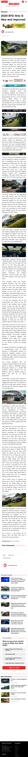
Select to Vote (14, 668)
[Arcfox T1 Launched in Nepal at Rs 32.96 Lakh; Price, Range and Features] (5, 596)
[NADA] (14, 80)
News (16, 745)
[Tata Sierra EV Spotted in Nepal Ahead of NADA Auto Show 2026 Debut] (5, 589)
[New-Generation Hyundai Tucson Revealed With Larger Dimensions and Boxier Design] (5, 614)
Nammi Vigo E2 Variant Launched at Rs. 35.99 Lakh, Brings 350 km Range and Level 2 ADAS (18, 581)
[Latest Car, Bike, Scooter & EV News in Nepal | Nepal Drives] (14, 4)
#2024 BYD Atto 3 (7, 558)
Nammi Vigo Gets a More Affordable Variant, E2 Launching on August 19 (17, 622)
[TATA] (14, 25)
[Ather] (14, 154)
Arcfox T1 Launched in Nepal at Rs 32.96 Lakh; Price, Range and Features (19, 597)
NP (23, 1)
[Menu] (26, 2)
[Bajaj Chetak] (14, 85)
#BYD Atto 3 (11, 555)
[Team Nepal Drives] (2, 31)
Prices (16, 751)
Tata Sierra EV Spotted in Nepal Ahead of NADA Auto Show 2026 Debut (18, 589)
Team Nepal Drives (9, 32)
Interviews (17, 756)
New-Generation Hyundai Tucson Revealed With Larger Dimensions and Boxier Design (19, 614)
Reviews (17, 747)
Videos (16, 754)
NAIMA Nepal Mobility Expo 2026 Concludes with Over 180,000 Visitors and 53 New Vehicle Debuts (18, 631)
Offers (16, 749)
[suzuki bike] (14, 134)
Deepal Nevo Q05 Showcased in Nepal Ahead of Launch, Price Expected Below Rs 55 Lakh (18, 606)
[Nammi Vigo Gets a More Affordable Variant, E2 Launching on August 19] (5, 622)
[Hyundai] (14, 130)
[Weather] (10, 2)
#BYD (4, 555)
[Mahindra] (14, 110)
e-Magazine (4, 1)
